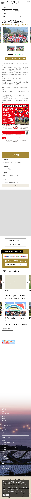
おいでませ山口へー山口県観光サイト (10, 2)
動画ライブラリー (6, 454)
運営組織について (6, 440)
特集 (3, 411)
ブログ (3, 423)
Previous (2, 282)
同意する (6, 495)
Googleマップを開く (14, 244)
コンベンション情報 (7, 466)
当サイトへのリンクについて (9, 447)
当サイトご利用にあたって (8, 442)
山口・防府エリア (6, 10)
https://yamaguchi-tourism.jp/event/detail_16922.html (15, 311)
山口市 (15, 10)
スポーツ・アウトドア (7, 16)
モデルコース (5, 416)
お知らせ (4, 432)
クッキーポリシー (11, 491)
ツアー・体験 (18, 16)
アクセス (4, 427)
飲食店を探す (6, 329)
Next (28, 282)
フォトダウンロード (7, 451)
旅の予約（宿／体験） (7, 425)
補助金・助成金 (5, 468)
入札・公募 (4, 471)
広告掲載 (4, 449)
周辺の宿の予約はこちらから (14, 264)
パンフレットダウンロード (8, 456)
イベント (4, 420)
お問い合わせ (5, 458)
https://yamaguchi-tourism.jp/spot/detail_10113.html (15, 283)
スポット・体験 (5, 413)
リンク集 (4, 444)
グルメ (3, 418)
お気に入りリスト (6, 430)
